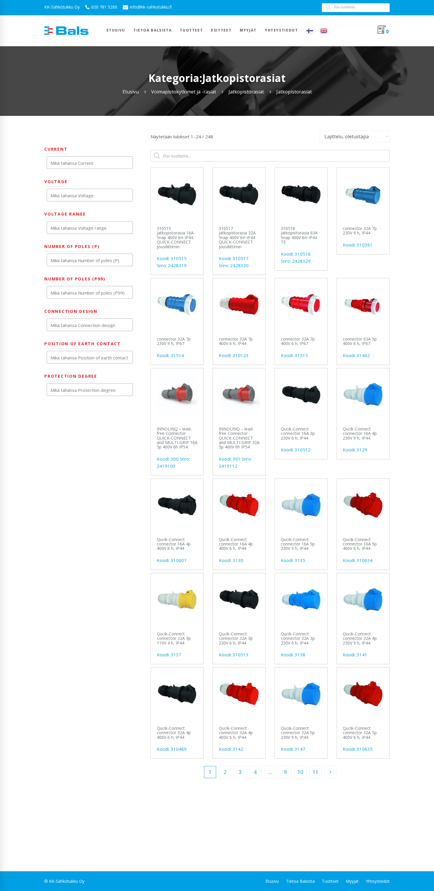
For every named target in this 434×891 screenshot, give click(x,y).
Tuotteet (330, 881)
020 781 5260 (103, 7)
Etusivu (131, 91)
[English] (324, 30)
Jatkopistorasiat (246, 91)
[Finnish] (310, 30)
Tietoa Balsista (300, 881)
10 (300, 771)
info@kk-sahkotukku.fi (150, 7)
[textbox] (91, 163)
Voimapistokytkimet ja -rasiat (183, 91)
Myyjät (352, 881)
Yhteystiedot (378, 881)
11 (315, 771)
